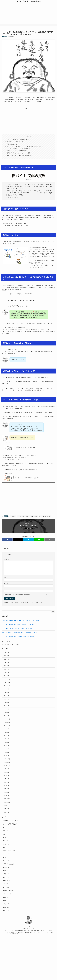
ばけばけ (6, 837)
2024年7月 (6, 735)
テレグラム (19, 516)
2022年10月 (7, 805)
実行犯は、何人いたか (12, 144)
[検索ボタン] (55, 1)
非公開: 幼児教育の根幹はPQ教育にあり (25, 447)
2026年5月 (6, 662)
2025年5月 (6, 702)
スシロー (14, 516)
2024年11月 (7, 722)
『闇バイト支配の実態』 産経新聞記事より (18, 139)
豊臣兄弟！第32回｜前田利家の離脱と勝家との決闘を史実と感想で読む (20, 632)
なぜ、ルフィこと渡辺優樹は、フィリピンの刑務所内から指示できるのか (25, 146)
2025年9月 (6, 689)
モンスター (7, 860)
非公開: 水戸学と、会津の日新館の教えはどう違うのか (29, 477)
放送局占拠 (7, 880)
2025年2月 (6, 712)
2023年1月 (6, 795)
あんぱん (6, 830)
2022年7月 (6, 812)
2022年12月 (7, 798)
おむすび (6, 834)
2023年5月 (6, 782)
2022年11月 (7, 802)
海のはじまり (7, 894)
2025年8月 (6, 692)
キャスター (7, 847)
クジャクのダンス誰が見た (11, 850)
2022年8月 (6, 809)
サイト (5, 588)
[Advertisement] (28, 13)
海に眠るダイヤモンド (9, 890)
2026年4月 (6, 665)
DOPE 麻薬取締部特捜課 (10, 824)
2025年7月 (6, 695)
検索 (53, 611)
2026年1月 (6, 675)
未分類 (6, 883)
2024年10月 (7, 725)
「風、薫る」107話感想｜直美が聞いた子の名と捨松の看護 (17, 628)
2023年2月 (6, 792)
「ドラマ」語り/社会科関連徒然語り (28, 1)
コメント (6, 559)
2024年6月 (6, 739)
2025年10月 (7, 685)
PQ (10, 516)
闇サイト (49, 516)
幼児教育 (44, 516)
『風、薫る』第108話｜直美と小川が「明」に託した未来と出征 (18, 624)
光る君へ (6, 867)
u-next (5, 827)
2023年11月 (7, 762)
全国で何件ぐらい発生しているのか (16, 141)
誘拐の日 (6, 904)
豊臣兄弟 (6, 907)
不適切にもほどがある (9, 864)
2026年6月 (6, 659)
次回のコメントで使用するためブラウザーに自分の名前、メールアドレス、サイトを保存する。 (26, 594)
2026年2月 (6, 672)
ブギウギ (6, 857)
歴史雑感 (5, 36)
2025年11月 (7, 682)
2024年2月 (6, 752)
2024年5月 (6, 742)
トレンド (6, 854)
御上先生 (6, 877)
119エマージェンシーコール (11, 820)
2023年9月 (6, 769)
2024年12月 (7, 719)
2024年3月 (6, 749)
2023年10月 (7, 765)
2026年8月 (6, 652)
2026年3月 (6, 669)
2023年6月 (6, 779)
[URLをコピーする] (49, 539)
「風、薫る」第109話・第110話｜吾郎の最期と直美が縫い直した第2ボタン (21, 620)
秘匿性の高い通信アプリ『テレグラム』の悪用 (18, 153)
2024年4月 (6, 745)
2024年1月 (6, 755)
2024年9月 (6, 729)
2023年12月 (7, 759)
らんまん (6, 844)
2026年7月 (6, 655)
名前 (5, 577)
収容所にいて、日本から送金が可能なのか (17, 150)
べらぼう (6, 840)
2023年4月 (6, 785)
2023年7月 (6, 775)
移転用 (6, 897)
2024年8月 (6, 732)
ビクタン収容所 (25, 516)
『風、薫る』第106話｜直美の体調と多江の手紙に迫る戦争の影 (18, 636)
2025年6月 (6, 699)
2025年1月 (6, 715)
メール (6, 583)
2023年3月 (6, 788)
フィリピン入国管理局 (33, 516)
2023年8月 (6, 772)
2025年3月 (6, 709)
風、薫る (6, 910)
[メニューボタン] (1, 1)
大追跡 (6, 870)
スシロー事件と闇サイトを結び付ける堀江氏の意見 (19, 155)
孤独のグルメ (7, 874)
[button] (7, 539)
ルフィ (40, 516)
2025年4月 (6, 705)
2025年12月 (7, 679)
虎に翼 (6, 900)
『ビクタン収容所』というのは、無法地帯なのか (20, 148)
